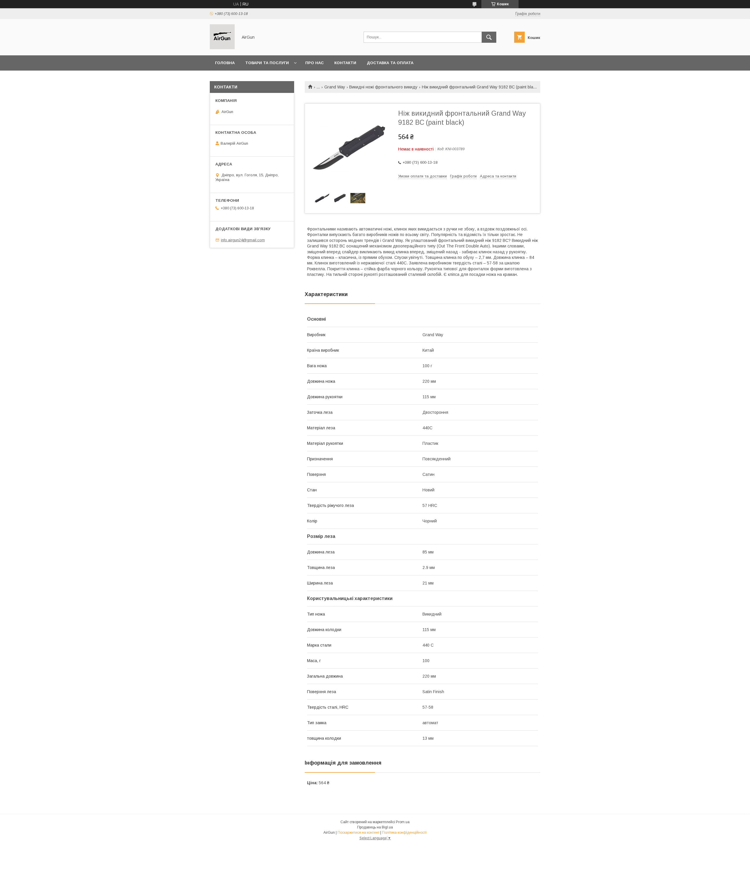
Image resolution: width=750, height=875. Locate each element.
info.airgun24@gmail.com (243, 240)
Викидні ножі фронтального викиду (383, 87)
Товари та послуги (267, 63)
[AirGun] (222, 47)
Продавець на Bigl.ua (375, 827)
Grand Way (334, 87)
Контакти (345, 63)
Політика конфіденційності (404, 832)
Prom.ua (403, 822)
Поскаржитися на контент (358, 832)
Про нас (314, 63)
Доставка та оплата (390, 63)
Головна (225, 63)
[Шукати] (489, 37)
